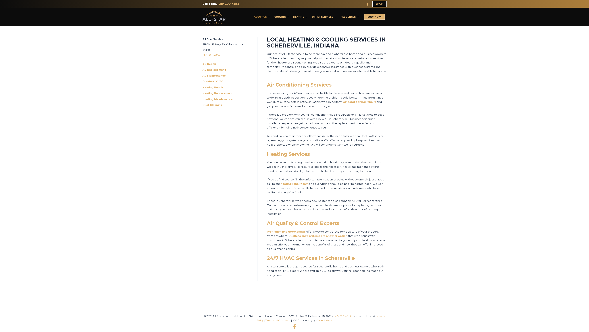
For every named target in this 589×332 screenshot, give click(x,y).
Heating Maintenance (217, 99)
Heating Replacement (217, 93)
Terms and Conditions (278, 320)
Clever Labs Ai (324, 320)
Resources (348, 16)
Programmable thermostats (286, 231)
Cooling (280, 16)
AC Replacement (214, 69)
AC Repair (209, 63)
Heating (298, 16)
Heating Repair (212, 87)
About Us (260, 16)
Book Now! (374, 17)
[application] (268, 17)
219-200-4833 (229, 4)
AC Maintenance (214, 75)
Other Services (322, 16)
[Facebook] (367, 4)
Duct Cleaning (212, 105)
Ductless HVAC (212, 81)
